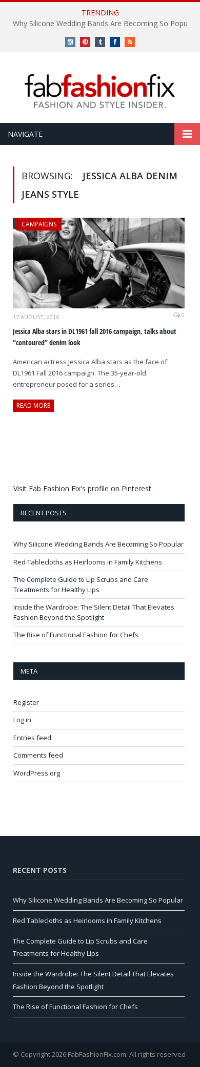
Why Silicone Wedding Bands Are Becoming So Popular (98, 544)
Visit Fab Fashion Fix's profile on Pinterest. (83, 488)
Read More (33, 405)
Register (26, 702)
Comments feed (38, 755)
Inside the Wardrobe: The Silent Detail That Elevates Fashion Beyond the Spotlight (93, 612)
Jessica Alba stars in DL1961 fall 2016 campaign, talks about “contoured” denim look (94, 337)
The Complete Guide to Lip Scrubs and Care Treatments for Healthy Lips (80, 584)
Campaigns (39, 224)
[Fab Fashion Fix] (100, 91)
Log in (22, 719)
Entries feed (32, 737)
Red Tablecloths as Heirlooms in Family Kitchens (87, 562)
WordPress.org (36, 773)
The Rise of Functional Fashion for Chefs (75, 634)
